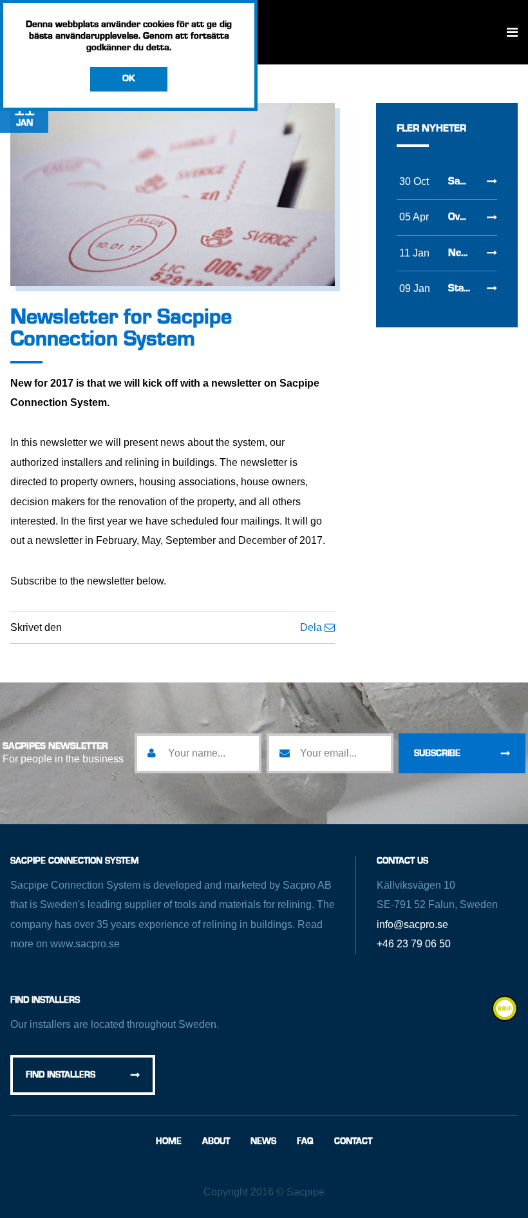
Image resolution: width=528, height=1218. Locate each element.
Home (169, 1141)
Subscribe (437, 753)
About (216, 1141)
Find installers (60, 1074)
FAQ (305, 1141)
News (263, 1141)
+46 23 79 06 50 (414, 943)
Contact (353, 1141)
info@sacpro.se (412, 924)
